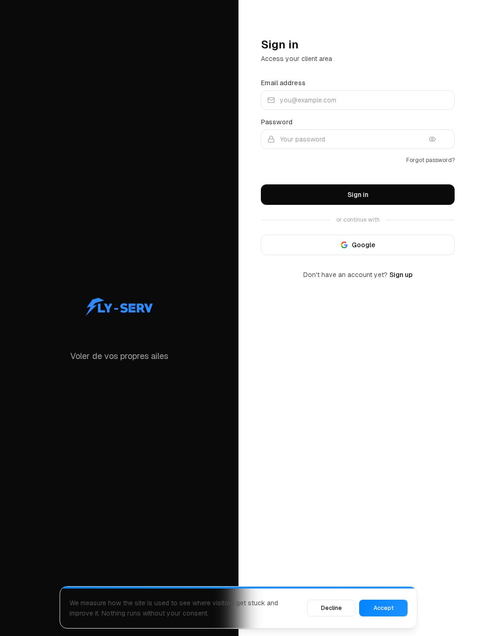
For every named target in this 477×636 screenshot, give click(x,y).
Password (277, 122)
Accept (384, 608)
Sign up (401, 275)
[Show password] (439, 139)
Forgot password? (430, 160)
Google (363, 245)
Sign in (358, 194)
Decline (331, 608)
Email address (283, 83)
